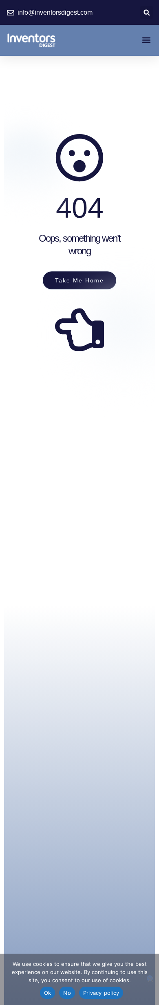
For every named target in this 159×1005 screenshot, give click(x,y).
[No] (150, 978)
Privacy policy (101, 993)
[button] (146, 12)
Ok (47, 993)
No (67, 993)
